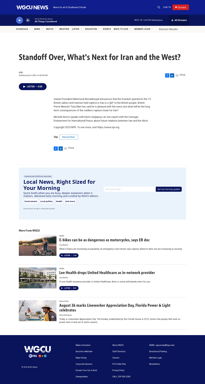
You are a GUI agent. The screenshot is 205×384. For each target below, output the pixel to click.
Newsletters (154, 364)
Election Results (168, 29)
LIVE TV (167, 7)
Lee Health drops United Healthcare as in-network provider (107, 272)
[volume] (28, 20)
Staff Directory (119, 351)
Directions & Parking (158, 351)
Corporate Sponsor (84, 364)
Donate (182, 7)
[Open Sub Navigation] (30, 29)
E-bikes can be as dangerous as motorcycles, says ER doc (104, 239)
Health (61, 236)
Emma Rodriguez (65, 315)
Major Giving (81, 358)
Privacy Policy (118, 370)
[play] (19, 20)
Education (91, 29)
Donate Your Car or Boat (86, 370)
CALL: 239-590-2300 (121, 377)
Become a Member (84, 351)
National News (68, 137)
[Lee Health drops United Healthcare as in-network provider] (37, 277)
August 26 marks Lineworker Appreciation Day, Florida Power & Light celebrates (114, 308)
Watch (49, 29)
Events (107, 29)
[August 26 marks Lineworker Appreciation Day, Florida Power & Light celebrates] (37, 310)
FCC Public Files (119, 364)
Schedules (22, 29)
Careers (115, 358)
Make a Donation (83, 345)
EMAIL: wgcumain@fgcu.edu (161, 345)
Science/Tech (63, 301)
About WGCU (118, 345)
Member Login (142, 29)
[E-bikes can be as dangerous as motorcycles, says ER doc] (37, 245)
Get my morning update (168, 189)
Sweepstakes (82, 377)
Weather (64, 29)
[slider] (32, 20)
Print (182, 74)
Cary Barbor (63, 245)
